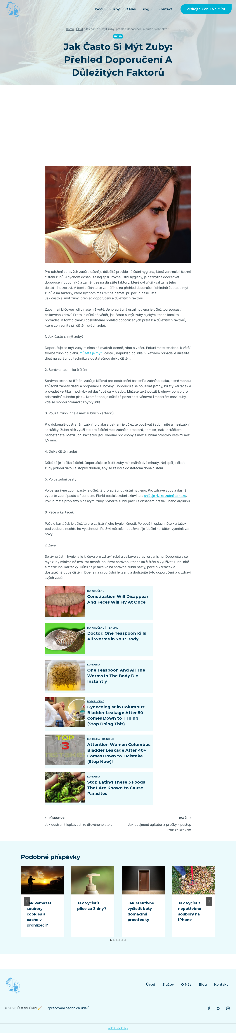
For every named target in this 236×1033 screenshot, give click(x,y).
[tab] (111, 940)
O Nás (130, 9)
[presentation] (42, 880)
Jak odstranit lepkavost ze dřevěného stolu (78, 821)
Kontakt (165, 9)
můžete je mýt (91, 353)
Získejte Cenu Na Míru (206, 9)
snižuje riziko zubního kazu (165, 496)
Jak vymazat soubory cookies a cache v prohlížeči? (39, 914)
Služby (114, 9)
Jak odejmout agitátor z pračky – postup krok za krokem (159, 824)
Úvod (98, 9)
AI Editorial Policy (118, 1028)
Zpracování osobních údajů (68, 1008)
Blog (203, 985)
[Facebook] (209, 1008)
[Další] (209, 901)
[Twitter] (218, 1008)
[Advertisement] (118, 125)
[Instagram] (228, 1008)
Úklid (118, 36)
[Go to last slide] (27, 901)
